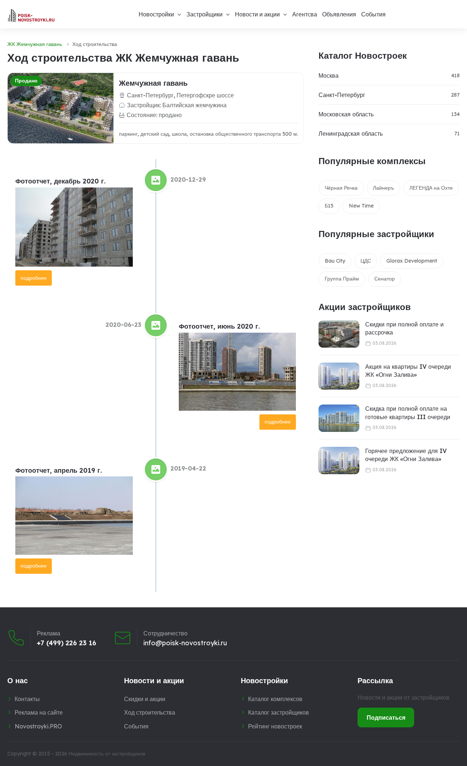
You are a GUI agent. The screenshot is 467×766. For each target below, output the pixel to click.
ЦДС (365, 261)
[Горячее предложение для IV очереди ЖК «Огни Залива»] (339, 460)
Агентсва (304, 14)
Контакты (27, 699)
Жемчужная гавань (153, 83)
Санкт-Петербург (342, 94)
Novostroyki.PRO (38, 726)
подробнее (33, 278)
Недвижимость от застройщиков (107, 753)
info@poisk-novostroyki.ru (185, 643)
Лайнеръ (383, 188)
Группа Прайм (342, 278)
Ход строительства (149, 712)
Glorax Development (411, 261)
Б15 (329, 205)
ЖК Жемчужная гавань (34, 44)
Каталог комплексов (275, 699)
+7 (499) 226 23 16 (66, 643)
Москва (329, 75)
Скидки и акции (144, 699)
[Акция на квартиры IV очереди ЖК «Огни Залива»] (339, 376)
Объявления (339, 14)
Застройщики (204, 14)
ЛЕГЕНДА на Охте (431, 188)
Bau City (335, 261)
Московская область (346, 114)
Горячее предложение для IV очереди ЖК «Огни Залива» (406, 455)
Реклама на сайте (39, 712)
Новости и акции (257, 14)
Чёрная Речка (341, 188)
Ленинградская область (351, 133)
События (373, 14)
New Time (361, 205)
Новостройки (156, 14)
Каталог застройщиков (278, 712)
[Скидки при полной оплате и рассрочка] (339, 334)
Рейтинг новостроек (275, 726)
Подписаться (386, 717)
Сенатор (384, 278)
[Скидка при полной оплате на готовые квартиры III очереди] (339, 418)
